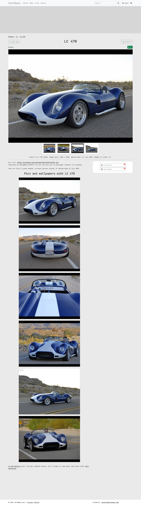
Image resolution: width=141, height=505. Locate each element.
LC (17, 37)
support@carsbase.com (110, 502)
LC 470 (22, 37)
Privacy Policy (33, 502)
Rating (43, 3)
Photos (25, 3)
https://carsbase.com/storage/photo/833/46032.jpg (37, 162)
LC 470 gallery (14, 466)
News (31, 3)
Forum (37, 3)
